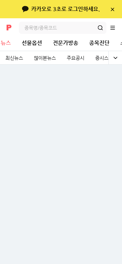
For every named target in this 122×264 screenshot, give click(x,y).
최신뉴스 (14, 58)
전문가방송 (65, 43)
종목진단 (99, 43)
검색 (100, 28)
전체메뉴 (116, 28)
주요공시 (75, 58)
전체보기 (115, 58)
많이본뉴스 (45, 58)
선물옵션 (32, 43)
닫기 (112, 9)
